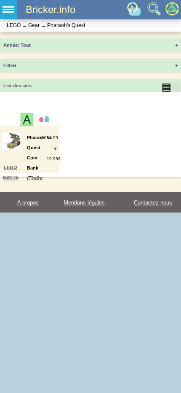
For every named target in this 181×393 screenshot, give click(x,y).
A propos (28, 202)
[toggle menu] (8, 9)
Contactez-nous (153, 202)
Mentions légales (84, 202)
